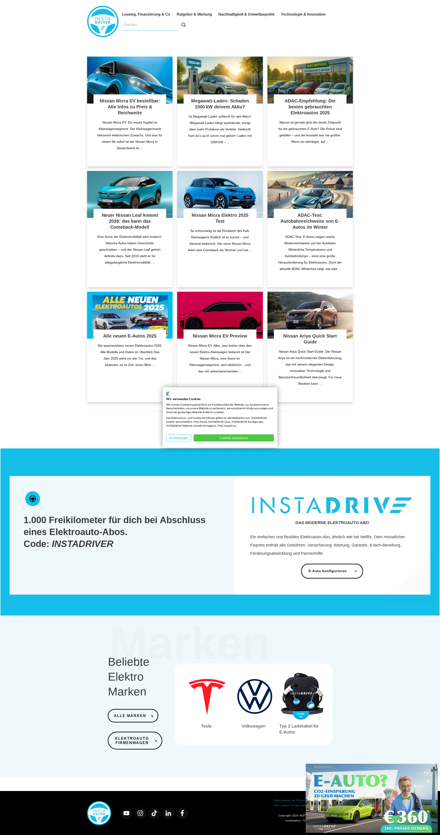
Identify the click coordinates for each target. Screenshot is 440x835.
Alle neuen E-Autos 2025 (130, 335)
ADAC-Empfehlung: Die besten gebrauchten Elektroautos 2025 (310, 106)
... (141, 148)
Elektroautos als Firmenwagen (294, 800)
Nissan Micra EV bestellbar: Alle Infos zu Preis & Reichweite (130, 106)
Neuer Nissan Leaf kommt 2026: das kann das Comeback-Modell (130, 221)
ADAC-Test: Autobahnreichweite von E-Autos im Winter (310, 221)
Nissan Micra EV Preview (220, 335)
